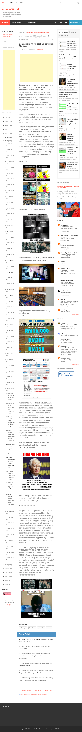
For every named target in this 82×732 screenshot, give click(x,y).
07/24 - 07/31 (11, 313)
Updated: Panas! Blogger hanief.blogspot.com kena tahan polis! (68, 108)
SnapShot (63, 346)
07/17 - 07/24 (11, 307)
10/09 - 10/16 (11, 377)
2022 (6, 584)
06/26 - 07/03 (11, 289)
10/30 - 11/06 (11, 511)
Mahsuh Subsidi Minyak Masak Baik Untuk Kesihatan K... (10, 500)
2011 (6, 121)
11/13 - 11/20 (11, 523)
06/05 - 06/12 (11, 272)
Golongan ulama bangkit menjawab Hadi (67, 246)
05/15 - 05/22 (11, 254)
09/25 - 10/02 (11, 365)
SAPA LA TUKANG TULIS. (67, 238)
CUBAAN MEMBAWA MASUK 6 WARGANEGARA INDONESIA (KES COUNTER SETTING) (69, 302)
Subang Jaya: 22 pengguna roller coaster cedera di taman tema (68, 228)
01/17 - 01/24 (11, 156)
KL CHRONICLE (65, 358)
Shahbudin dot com (66, 280)
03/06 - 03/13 (11, 196)
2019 (6, 572)
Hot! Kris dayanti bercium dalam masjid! (72, 165)
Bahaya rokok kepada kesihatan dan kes (66, 293)
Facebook (32, 628)
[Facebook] (55, 22)
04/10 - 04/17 (11, 225)
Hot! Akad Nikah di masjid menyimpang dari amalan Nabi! (68, 123)
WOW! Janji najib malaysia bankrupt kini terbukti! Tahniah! (68, 151)
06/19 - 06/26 (11, 284)
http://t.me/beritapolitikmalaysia (38, 32)
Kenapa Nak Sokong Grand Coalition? (68, 187)
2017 (6, 565)
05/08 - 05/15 (11, 249)
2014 (6, 133)
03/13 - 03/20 (11, 202)
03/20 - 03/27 (11, 208)
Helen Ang (63, 334)
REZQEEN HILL (65, 339)
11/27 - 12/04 (11, 535)
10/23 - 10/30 (11, 388)
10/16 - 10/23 (11, 382)
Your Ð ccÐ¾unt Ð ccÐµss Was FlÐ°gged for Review (69, 341)
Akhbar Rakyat (65, 269)
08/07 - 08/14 (11, 324)
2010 (6, 118)
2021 (6, 580)
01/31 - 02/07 (11, 167)
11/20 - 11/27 (11, 529)
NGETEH (62, 263)
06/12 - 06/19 (11, 278)
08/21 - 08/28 (11, 336)
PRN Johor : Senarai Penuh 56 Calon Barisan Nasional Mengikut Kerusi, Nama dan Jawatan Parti (68, 327)
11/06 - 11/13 (11, 517)
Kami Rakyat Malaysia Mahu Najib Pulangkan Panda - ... (10, 475)
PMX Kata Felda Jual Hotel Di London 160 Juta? (68, 255)
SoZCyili (63, 299)
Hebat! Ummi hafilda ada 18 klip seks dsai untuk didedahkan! (68, 94)
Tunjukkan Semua (75, 314)
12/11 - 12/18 (11, 546)
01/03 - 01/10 (11, 144)
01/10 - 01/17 (11, 150)
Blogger (9, 605)
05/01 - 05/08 (11, 243)
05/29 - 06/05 (11, 266)
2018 (6, 569)
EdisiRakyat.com (65, 291)
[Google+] (61, 22)
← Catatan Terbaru (25, 691)
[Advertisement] (9, 80)
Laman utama (37, 691)
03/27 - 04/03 (11, 214)
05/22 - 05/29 (11, 260)
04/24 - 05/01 (11, 237)
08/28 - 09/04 (11, 342)
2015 (6, 137)
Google (23, 628)
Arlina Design (49, 729)
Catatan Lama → (49, 691)
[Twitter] (66, 22)
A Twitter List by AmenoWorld (7, 35)
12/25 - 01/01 (11, 558)
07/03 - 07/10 (11, 295)
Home (5, 3)
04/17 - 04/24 (11, 231)
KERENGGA (64, 225)
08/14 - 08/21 (11, 330)
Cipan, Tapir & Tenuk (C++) (68, 253)
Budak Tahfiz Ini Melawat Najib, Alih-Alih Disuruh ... (10, 487)
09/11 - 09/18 (11, 353)
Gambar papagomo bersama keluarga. (70, 137)
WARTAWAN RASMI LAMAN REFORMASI (69, 236)
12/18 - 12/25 (11, 552)
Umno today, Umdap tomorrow (69, 335)
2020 (6, 576)
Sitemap (24, 3)
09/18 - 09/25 (11, 359)
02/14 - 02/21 (11, 179)
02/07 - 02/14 (11, 173)
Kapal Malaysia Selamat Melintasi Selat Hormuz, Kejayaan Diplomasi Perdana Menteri (68, 272)
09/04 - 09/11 (11, 348)
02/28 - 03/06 (11, 190)
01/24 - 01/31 (11, 161)
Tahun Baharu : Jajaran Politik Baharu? (68, 360)
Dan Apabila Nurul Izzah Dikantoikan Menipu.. (10, 396)
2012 (6, 125)
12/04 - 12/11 (11, 540)
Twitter (41, 628)
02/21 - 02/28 (11, 185)
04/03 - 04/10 (11, 219)
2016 (6, 141)
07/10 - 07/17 (11, 301)
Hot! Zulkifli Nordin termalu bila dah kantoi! (72, 43)
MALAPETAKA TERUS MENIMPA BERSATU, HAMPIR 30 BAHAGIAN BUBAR (68, 283)
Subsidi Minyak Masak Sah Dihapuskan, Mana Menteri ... (10, 435)
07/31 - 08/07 (11, 319)
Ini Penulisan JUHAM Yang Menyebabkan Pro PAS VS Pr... (10, 421)
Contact (14, 3)
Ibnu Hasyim (64, 310)
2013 (6, 129)
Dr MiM (62, 323)
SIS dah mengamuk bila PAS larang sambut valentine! (68, 68)
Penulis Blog (31, 22)
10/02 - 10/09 (11, 371)
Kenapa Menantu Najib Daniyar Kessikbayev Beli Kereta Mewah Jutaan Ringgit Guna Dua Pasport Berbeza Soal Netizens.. (35, 656)
